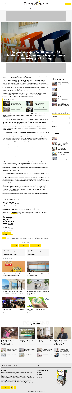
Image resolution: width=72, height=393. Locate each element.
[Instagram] (5, 387)
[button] (4, 4)
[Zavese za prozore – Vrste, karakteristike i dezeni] (39, 355)
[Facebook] (13, 245)
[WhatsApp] (24, 245)
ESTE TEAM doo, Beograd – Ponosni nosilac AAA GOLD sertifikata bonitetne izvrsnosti (63, 144)
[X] (16, 245)
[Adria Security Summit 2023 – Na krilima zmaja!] (13, 302)
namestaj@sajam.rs (6, 233)
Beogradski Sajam (15, 238)
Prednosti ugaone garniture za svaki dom (29, 350)
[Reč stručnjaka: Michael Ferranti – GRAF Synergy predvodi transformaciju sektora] (54, 94)
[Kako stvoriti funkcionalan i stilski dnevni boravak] (3, 350)
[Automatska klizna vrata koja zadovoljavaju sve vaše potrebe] (38, 284)
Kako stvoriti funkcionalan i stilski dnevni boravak (12, 350)
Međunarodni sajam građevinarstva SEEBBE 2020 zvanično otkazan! (11, 274)
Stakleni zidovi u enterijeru (11, 354)
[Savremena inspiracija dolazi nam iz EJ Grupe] (45, 333)
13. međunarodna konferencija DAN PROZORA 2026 (63, 99)
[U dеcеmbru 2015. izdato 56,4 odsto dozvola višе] (54, 138)
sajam (38, 238)
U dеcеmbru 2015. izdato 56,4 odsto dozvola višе (63, 138)
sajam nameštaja (44, 238)
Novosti (36, 48)
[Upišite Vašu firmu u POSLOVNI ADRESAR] (54, 149)
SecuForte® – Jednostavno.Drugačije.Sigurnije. (64, 158)
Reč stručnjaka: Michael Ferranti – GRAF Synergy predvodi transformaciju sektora (63, 94)
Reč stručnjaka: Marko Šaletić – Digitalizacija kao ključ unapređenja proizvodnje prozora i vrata (62, 342)
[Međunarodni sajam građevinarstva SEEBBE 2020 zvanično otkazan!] (13, 266)
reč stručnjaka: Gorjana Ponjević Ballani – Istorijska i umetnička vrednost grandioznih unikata (9, 342)
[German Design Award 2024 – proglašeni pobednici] (39, 350)
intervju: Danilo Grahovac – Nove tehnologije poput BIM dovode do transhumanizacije (63, 84)
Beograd (8, 238)
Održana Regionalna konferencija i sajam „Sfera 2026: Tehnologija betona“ (63, 104)
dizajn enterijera (23, 238)
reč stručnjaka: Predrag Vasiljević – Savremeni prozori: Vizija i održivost (64, 350)
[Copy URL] (39, 245)
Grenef (15, 213)
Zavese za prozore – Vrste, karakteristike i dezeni (47, 355)
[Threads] (15, 387)
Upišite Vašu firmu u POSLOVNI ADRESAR (62, 149)
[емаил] (31, 245)
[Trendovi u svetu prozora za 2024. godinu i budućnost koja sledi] (38, 266)
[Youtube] (12, 387)
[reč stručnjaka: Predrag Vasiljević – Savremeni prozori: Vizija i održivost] (56, 350)
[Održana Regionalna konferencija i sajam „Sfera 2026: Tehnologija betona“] (54, 104)
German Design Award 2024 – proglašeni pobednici (47, 350)
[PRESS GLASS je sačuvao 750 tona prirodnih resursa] (38, 302)
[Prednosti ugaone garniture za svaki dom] (21, 350)
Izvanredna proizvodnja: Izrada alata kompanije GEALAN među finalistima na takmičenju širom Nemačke (14, 253)
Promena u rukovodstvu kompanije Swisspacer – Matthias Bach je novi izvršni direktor (37, 253)
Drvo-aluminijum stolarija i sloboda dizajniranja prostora (27, 341)
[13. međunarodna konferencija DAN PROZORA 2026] (54, 100)
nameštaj (34, 238)
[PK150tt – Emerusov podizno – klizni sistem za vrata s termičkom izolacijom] (13, 284)
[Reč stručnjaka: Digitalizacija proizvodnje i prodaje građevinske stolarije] (56, 355)
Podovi (12, 213)
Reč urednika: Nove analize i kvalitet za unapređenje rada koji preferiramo (63, 153)
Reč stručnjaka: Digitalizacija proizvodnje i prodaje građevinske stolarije (65, 355)
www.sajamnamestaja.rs (7, 234)
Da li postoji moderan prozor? (28, 355)
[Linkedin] (27, 245)
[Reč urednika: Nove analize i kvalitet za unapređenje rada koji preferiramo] (54, 154)
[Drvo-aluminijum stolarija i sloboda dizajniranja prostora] (27, 333)
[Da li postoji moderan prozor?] (21, 355)
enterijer (29, 238)
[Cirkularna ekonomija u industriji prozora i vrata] (54, 89)
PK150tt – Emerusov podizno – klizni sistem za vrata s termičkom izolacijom (12, 292)
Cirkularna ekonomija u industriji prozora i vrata (63, 89)
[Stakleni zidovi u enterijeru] (3, 355)
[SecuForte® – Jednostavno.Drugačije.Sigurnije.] (54, 158)
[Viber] (35, 245)
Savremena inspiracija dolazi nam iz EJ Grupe (44, 341)
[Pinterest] (20, 245)
